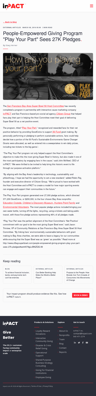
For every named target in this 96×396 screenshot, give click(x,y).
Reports (63, 352)
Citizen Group (63, 113)
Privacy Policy (48, 386)
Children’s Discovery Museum (37, 202)
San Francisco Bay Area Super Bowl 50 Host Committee (35, 105)
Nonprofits (64, 335)
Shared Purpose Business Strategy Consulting (44, 362)
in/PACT (44, 6)
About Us (63, 331)
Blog (61, 343)
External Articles (12, 27)
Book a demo (81, 295)
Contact (62, 347)
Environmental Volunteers (16, 206)
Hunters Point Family (64, 202)
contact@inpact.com (82, 333)
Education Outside (12, 202)
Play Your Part (29, 127)
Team (61, 339)
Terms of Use (36, 386)
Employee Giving (43, 377)
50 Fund (56, 131)
